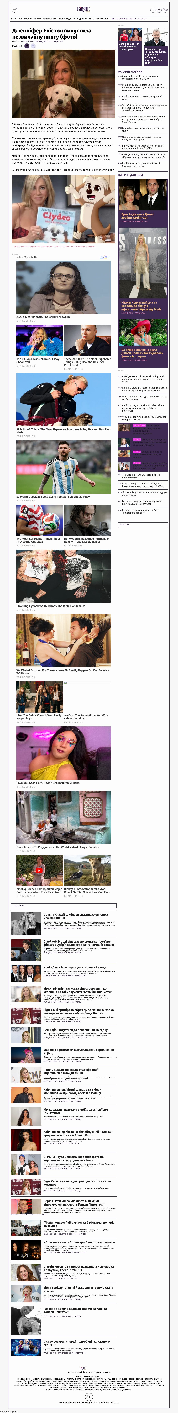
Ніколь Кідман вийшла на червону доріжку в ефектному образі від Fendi (141, 306)
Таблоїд (78, 928)
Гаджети (70, 19)
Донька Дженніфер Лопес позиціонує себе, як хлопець (147, 454)
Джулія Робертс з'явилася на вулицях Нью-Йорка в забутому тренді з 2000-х (79, 1268)
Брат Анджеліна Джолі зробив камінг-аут (137, 216)
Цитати (132, 19)
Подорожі (82, 19)
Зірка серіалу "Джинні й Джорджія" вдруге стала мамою (78, 1289)
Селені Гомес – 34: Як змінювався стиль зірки (129, 47)
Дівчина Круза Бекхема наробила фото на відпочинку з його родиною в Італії (74, 1158)
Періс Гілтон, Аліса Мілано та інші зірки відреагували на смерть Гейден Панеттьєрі (74, 1202)
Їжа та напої (102, 19)
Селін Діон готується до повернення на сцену (76, 1030)
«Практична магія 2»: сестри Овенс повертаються (79, 1242)
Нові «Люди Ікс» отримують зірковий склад (75, 967)
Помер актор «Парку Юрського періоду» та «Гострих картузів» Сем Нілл (156, 56)
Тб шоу (37, 19)
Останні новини (130, 71)
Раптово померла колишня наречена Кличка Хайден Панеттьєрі (75, 1310)
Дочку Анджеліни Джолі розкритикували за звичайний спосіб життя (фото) (150, 442)
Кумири (123, 19)
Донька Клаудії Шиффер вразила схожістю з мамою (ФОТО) (76, 916)
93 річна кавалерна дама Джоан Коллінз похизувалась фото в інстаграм (142, 353)
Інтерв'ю (142, 19)
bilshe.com (86, 1372)
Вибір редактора (130, 175)
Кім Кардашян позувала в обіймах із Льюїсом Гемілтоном (76, 1111)
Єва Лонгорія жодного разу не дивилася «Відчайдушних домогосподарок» (147, 429)
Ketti (60, 928)
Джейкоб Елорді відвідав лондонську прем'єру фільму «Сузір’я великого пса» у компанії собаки (79, 943)
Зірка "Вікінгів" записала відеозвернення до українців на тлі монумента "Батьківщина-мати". (78, 990)
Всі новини (16, 19)
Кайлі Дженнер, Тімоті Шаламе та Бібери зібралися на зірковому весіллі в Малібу (72, 1091)
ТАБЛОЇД (28, 19)
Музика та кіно (50, 19)
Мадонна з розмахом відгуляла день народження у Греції (79, 1051)
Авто (91, 19)
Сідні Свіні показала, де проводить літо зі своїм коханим (77, 1183)
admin (60, 1038)
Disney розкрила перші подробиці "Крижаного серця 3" (77, 1343)
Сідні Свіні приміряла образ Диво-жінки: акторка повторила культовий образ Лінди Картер (79, 1011)
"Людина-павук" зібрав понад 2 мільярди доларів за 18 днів (79, 1224)
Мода (62, 19)
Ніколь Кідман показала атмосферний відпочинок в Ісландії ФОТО (71, 1071)
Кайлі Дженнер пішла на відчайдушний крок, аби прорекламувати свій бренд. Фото (78, 1133)
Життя (114, 19)
